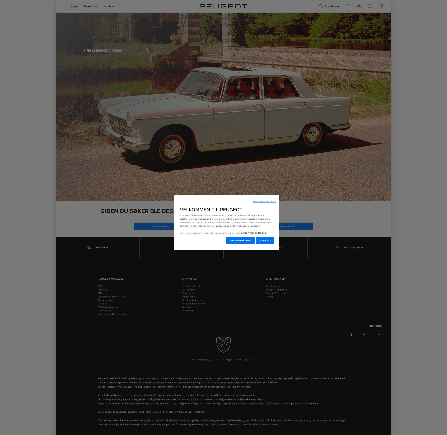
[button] (264, 202)
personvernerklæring (253, 232)
